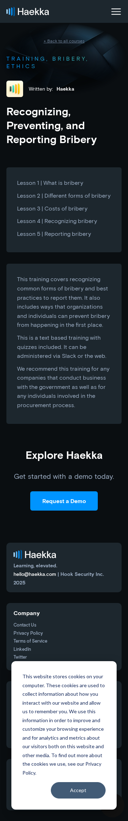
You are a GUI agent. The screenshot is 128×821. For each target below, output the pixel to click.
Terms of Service (30, 641)
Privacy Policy (28, 633)
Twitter (20, 657)
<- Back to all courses (64, 40)
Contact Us (25, 625)
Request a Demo (64, 500)
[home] (27, 11)
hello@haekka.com (35, 574)
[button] (114, 11)
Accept (78, 790)
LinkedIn (22, 649)
